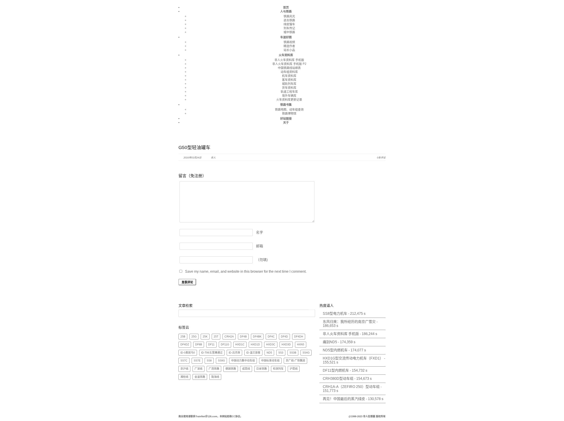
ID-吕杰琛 (234, 352)
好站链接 (286, 118)
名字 (259, 232)
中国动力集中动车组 (243, 360)
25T (216, 336)
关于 (286, 122)
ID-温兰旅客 (253, 352)
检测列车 (278, 368)
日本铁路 (261, 368)
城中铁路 (289, 32)
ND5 (269, 352)
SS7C (183, 360)
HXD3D (286, 344)
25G (194, 336)
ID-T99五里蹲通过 (212, 352)
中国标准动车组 (270, 360)
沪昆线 (294, 368)
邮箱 (259, 246)
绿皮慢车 (289, 24)
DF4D (284, 336)
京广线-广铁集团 (295, 360)
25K (205, 336)
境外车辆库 (289, 95)
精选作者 (289, 46)
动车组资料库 (289, 71)
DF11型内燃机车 (336, 370)
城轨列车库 (289, 83)
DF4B (243, 336)
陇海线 (215, 376)
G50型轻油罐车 (194, 147)
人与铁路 (286, 11)
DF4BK (257, 336)
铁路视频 (289, 42)
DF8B (198, 344)
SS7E (197, 360)
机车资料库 (289, 75)
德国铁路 (230, 368)
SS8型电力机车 (335, 313)
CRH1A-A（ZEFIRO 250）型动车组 (351, 387)
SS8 (209, 360)
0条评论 (381, 157)
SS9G (221, 360)
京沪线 (184, 368)
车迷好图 (286, 37)
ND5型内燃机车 (335, 350)
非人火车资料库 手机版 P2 (289, 63)
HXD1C (240, 344)
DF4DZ (184, 344)
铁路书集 (286, 104)
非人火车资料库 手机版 (289, 59)
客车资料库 (289, 79)
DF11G (225, 344)
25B (182, 336)
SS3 (280, 352)
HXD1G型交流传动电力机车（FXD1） (353, 358)
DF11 (211, 344)
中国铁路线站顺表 (289, 67)
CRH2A (229, 336)
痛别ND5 (330, 342)
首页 (286, 7)
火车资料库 (286, 55)
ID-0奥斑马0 (187, 352)
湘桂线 (184, 376)
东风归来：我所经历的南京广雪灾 (349, 322)
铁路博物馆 (289, 113)
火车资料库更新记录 (289, 99)
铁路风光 (289, 16)
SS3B (292, 352)
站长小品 (289, 50)
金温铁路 (200, 376)
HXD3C (270, 344)
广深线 (198, 368)
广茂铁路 (214, 368)
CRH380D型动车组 (338, 378)
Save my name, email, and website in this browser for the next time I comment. (245, 271)
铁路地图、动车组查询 (289, 109)
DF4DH (298, 336)
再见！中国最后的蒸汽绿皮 (344, 399)
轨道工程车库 (289, 91)
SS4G (306, 352)
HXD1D (255, 344)
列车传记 (289, 28)
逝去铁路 (289, 20)
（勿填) (262, 260)
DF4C (271, 336)
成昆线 (246, 368)
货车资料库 (289, 87)
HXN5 (300, 344)
